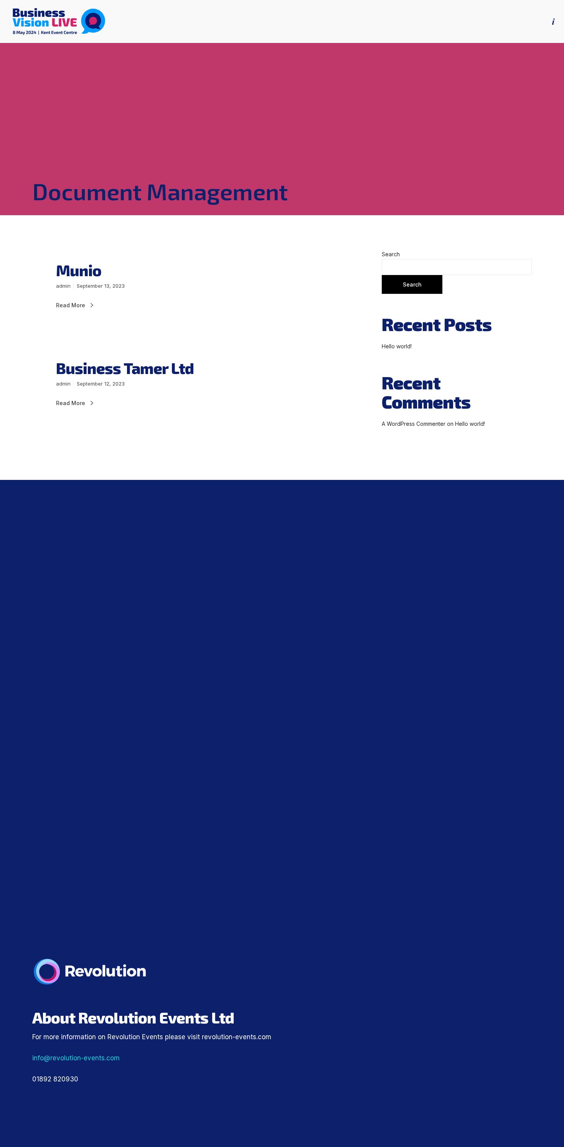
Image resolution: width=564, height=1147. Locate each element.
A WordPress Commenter (413, 423)
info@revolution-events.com (76, 1058)
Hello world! (397, 346)
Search (391, 254)
